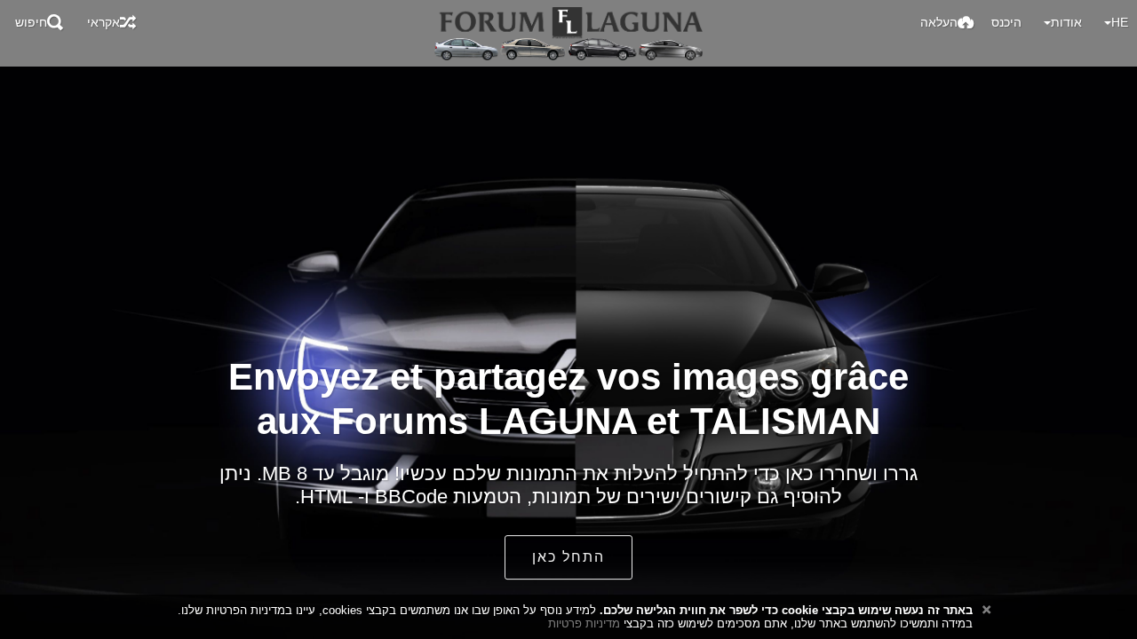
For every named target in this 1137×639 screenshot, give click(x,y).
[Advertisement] (568, 90)
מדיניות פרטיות (584, 623)
